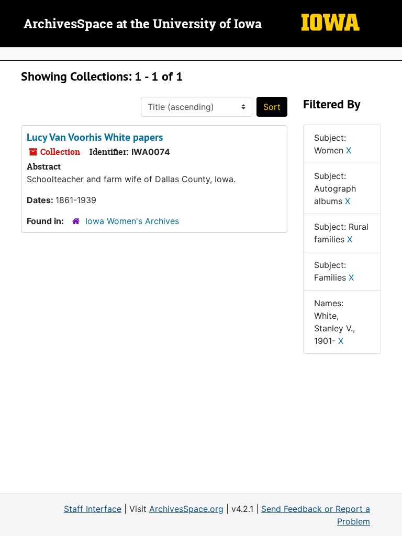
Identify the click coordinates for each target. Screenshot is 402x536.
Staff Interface (92, 509)
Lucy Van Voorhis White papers (95, 137)
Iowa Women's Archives (132, 221)
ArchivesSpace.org (186, 509)
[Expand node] (391, 54)
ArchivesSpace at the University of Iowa (143, 24)
